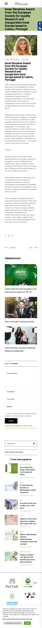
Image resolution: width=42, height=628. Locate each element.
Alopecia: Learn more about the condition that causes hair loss (28, 521)
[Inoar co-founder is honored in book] (21, 307)
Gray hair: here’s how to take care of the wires (28, 505)
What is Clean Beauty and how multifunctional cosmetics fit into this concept (28, 539)
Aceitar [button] (27, 623)
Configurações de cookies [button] (13, 623)
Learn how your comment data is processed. (21, 428)
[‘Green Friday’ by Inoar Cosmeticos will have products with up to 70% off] (21, 274)
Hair (21, 482)
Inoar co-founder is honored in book (19, 321)
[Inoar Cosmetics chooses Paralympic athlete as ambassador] (21, 335)
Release (25, 59)
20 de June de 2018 (12, 59)
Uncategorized (25, 464)
